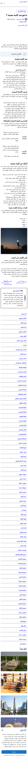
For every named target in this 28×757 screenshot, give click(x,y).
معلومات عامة (22, 635)
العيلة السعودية (22, 412)
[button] (2, 730)
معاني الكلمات (22, 21)
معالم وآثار (23, 626)
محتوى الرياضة (22, 586)
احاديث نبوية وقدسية (21, 349)
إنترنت (24, 345)
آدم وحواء (23, 314)
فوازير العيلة (23, 523)
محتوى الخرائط (22, 572)
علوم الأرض (23, 505)
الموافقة (14, 752)
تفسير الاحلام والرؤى (20, 461)
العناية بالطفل (22, 403)
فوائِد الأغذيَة (23, 519)
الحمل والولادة (22, 376)
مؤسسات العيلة (22, 550)
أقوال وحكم (23, 336)
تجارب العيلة (23, 452)
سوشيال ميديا (22, 488)
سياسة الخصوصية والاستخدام (9, 755)
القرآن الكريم (22, 425)
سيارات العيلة (22, 492)
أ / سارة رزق (17, 291)
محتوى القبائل (22, 608)
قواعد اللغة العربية (22, 11)
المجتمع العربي (22, 434)
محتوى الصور (22, 594)
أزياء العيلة (23, 327)
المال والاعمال (22, 430)
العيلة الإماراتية (22, 407)
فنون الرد (23, 510)
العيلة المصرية (22, 421)
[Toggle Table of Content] (24, 54)
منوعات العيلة (22, 639)
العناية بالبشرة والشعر (20, 398)
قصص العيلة (23, 532)
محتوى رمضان (22, 612)
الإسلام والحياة (22, 367)
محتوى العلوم (22, 599)
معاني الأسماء (22, 630)
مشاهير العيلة (22, 617)
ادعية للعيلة (23, 354)
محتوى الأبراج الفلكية (20, 554)
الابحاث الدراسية (22, 372)
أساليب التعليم (22, 332)
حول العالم (23, 470)
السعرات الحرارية (21, 381)
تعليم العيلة (23, 456)
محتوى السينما (22, 590)
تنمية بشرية (23, 465)
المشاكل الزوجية (22, 438)
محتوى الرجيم (22, 577)
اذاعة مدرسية (22, 358)
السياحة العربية (22, 389)
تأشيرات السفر (22, 443)
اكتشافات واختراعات (20, 363)
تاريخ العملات (23, 447)
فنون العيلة (23, 514)
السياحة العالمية (22, 385)
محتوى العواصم (22, 603)
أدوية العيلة (23, 323)
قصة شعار (23, 528)
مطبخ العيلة (23, 621)
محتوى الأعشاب (22, 559)
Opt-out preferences (20, 755)
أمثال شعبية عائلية (21, 340)
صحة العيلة (23, 496)
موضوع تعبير (23, 643)
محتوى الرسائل (22, 581)
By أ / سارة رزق (20, 19)
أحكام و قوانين (22, 318)
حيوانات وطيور (22, 474)
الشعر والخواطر (22, 394)
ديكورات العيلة (22, 483)
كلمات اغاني (23, 545)
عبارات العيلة (22, 501)
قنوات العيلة (23, 537)
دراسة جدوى (23, 479)
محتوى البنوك (22, 568)
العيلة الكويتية (22, 416)
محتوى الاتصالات (22, 563)
